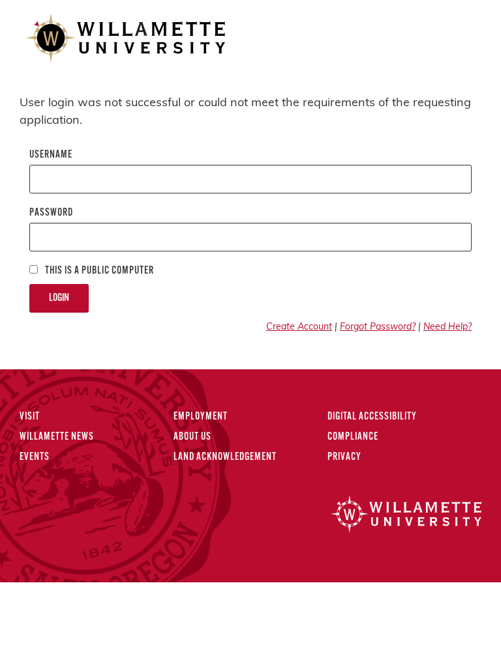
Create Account (299, 327)
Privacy (344, 457)
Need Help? (447, 327)
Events (35, 457)
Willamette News (57, 437)
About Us (192, 437)
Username (50, 155)
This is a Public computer (98, 271)
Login (59, 298)
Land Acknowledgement (225, 457)
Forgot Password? (378, 327)
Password (51, 213)
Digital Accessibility (372, 417)
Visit (30, 417)
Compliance (352, 437)
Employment (201, 417)
